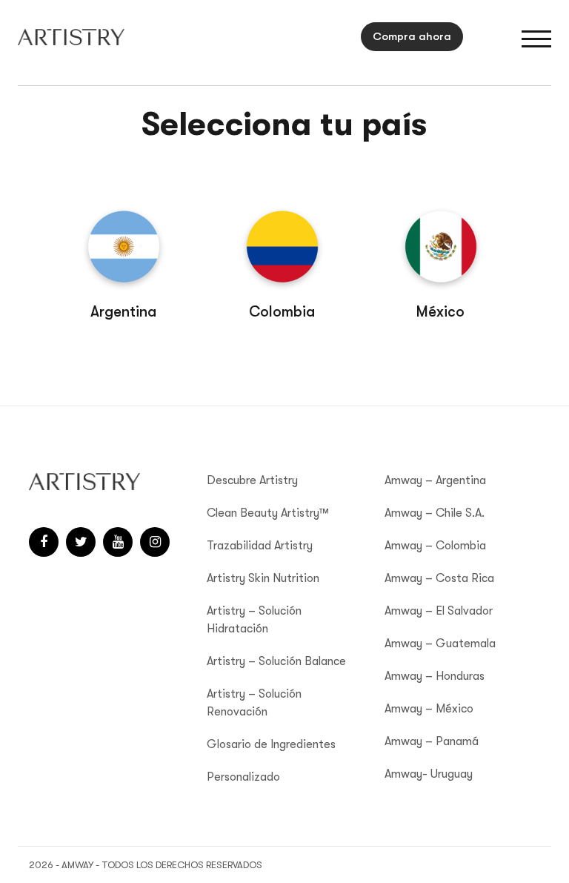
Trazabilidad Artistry (260, 545)
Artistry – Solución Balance (276, 661)
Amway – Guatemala (440, 643)
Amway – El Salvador (439, 611)
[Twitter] (81, 542)
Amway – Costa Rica (439, 578)
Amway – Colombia (435, 545)
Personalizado (243, 777)
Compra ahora (412, 36)
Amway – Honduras (435, 676)
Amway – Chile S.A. (435, 513)
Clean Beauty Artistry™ (268, 513)
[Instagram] (155, 542)
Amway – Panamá (432, 741)
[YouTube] (118, 542)
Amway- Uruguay (429, 774)
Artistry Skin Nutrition (263, 578)
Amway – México (429, 708)
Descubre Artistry (252, 480)
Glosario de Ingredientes (271, 744)
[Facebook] (44, 542)
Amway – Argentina (435, 480)
